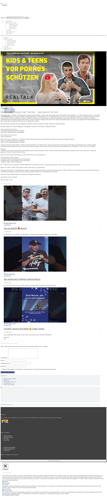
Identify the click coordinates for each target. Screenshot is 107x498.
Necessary (7, 483)
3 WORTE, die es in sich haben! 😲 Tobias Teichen (24, 329)
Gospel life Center (10, 381)
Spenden (6, 438)
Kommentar (4, 358)
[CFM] (4, 4)
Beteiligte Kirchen (8, 437)
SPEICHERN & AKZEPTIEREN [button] (10, 495)
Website (3, 366)
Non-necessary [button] (6, 489)
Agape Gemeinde (10, 379)
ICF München (4, 108)
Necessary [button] (5, 481)
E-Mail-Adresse (5, 363)
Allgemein (7, 380)
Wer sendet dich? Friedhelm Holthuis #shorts (22, 279)
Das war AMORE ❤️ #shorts (15, 228)
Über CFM (6, 440)
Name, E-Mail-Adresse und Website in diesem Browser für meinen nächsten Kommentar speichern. (29, 369)
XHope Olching (9, 384)
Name (3, 360)
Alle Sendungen (8, 435)
